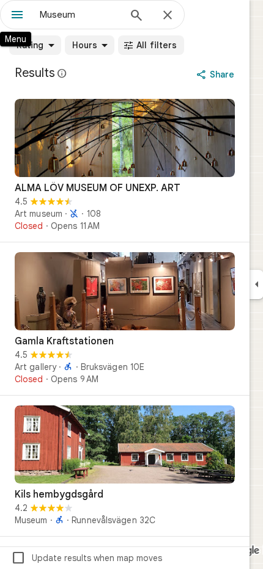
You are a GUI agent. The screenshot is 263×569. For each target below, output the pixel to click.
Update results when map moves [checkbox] (86, 558)
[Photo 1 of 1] (125, 138)
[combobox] (79, 14)
